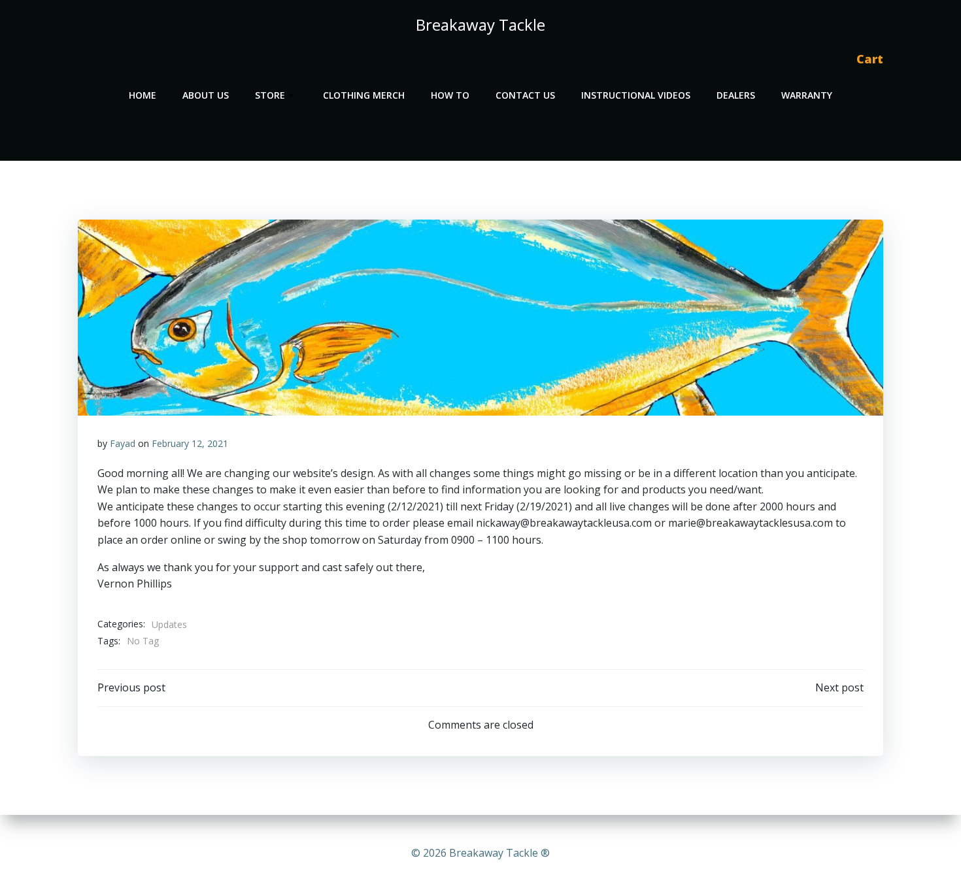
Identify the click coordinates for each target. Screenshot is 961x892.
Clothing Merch (364, 95)
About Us (205, 95)
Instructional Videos (635, 95)
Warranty (806, 95)
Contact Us (525, 95)
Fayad (122, 443)
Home (142, 95)
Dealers (736, 95)
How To (450, 95)
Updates (169, 624)
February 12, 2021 (190, 443)
